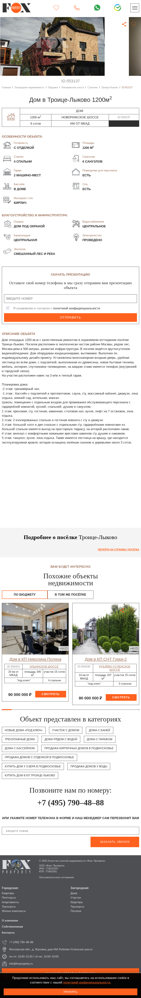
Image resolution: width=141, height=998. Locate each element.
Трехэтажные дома (20, 739)
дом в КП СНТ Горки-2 (106, 659)
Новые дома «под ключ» (23, 730)
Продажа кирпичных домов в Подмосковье (78, 748)
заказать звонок (115, 841)
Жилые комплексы (14, 910)
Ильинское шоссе (44, 666)
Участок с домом (65, 730)
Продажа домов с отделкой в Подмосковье (39, 757)
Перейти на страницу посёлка (118, 549)
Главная (6, 87)
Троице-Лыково (109, 87)
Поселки (75, 910)
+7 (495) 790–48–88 (70, 802)
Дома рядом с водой (61, 739)
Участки (75, 897)
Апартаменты (10, 902)
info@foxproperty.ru (21, 963)
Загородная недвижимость (29, 87)
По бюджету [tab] (25, 594)
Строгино (93, 87)
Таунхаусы (9, 906)
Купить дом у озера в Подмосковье (33, 766)
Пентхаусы (9, 897)
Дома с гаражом (99, 739)
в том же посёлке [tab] (70, 594)
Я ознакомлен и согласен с (56, 308)
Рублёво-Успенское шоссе (114, 668)
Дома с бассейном (20, 748)
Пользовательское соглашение (56, 877)
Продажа (53, 87)
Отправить (70, 317)
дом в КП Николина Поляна (35, 659)
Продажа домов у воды (88, 766)
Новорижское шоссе (73, 87)
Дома (73, 893)
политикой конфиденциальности (76, 308)
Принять (71, 991)
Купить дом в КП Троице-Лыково (30, 775)
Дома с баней (99, 730)
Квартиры (8, 893)
